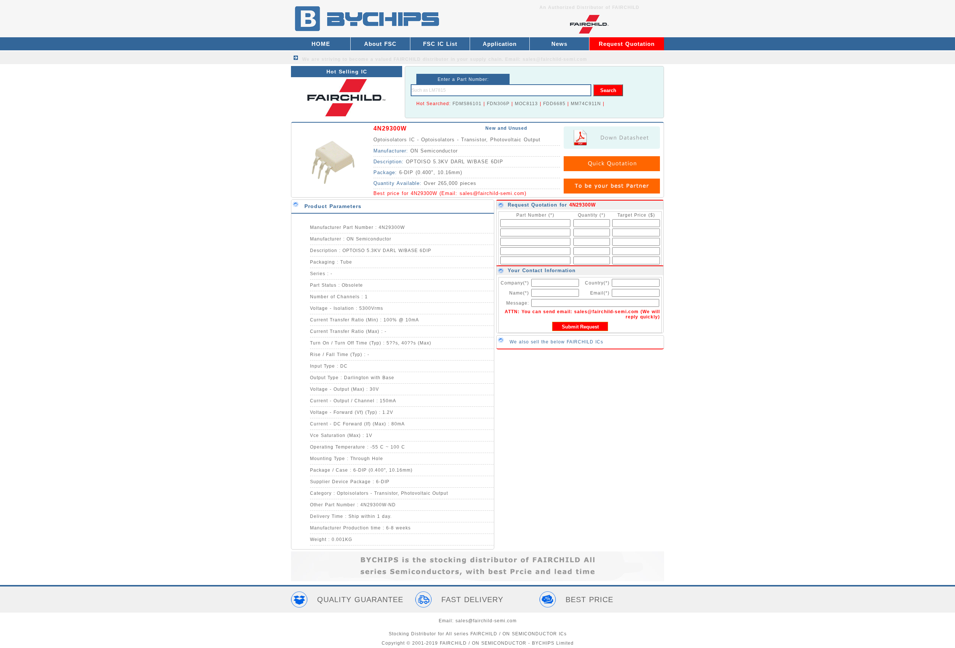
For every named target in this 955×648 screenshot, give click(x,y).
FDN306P (498, 103)
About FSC (380, 44)
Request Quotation (627, 44)
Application (500, 44)
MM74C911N (586, 103)
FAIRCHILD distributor (421, 59)
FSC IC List (440, 44)
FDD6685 (554, 103)
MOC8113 (526, 103)
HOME (320, 44)
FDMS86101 (467, 103)
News (559, 44)
